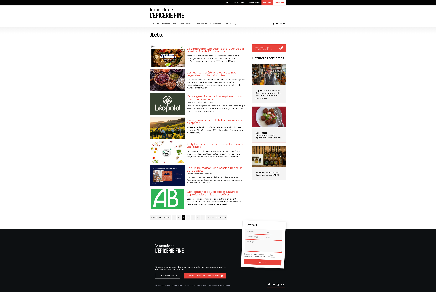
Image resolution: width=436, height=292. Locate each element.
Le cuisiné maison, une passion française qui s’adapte (215, 169)
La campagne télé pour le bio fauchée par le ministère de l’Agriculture (215, 50)
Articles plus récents (160, 217)
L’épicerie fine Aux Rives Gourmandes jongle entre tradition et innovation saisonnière (268, 94)
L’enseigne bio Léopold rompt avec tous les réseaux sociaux (214, 98)
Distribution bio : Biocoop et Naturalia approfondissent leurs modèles (213, 193)
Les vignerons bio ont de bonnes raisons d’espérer (214, 122)
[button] (235, 24)
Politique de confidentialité (189, 286)
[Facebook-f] (273, 23)
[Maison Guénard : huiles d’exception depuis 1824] (269, 156)
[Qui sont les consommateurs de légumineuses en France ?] (269, 117)
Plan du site (206, 286)
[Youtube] (284, 23)
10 (198, 217)
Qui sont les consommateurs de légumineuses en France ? (268, 135)
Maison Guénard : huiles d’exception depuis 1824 (267, 173)
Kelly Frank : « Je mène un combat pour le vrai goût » (215, 145)
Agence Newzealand (221, 286)
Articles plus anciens (217, 217)
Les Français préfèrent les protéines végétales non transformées (211, 74)
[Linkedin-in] (277, 23)
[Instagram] (280, 23)
